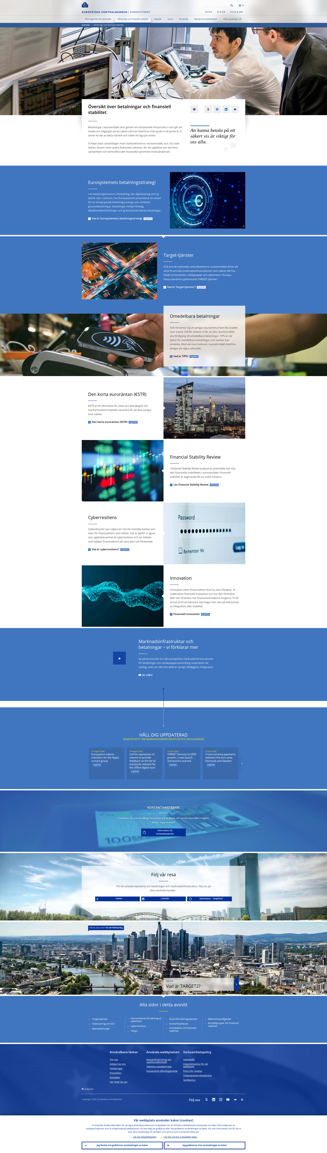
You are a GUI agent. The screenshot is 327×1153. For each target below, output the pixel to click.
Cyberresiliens (138, 1026)
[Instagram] (221, 1099)
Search (232, 5)
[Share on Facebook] (217, 109)
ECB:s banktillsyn (231, 19)
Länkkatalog (89, 1089)
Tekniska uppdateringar (159, 1067)
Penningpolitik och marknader (98, 19)
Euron (170, 19)
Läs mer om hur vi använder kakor (180, 1137)
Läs (190, 485)
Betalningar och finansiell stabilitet (133, 19)
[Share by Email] (235, 109)
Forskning (183, 19)
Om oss (114, 1060)
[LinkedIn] (214, 1099)
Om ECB (208, 12)
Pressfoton (115, 1073)
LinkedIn (165, 899)
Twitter (119, 899)
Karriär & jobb (236, 12)
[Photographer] (243, 226)
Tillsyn (134, 1031)
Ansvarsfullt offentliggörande (162, 1071)
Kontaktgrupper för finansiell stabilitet (223, 1024)
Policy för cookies (192, 1071)
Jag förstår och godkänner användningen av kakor (122, 1145)
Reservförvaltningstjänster (183, 1019)
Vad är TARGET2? (183, 984)
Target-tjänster (100, 1019)
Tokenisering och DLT (103, 1024)
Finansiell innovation (186, 614)
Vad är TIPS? (180, 356)
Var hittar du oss (118, 1082)
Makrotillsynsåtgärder (219, 1019)
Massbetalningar (101, 1029)
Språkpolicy (189, 1080)
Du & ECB (221, 12)
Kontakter (115, 1078)
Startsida (86, 25)
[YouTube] (228, 1099)
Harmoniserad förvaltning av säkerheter (146, 1020)
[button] (236, 5)
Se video (147, 675)
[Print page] (194, 109)
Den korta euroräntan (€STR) (109, 422)
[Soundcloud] (235, 1099)
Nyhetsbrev (205, 899)
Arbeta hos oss (118, 1064)
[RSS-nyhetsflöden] (242, 1099)
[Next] (241, 763)
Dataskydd (188, 1060)
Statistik (157, 19)
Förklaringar (116, 1069)
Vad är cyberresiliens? (105, 549)
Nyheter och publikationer (205, 19)
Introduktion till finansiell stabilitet (182, 1029)
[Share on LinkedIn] (226, 109)
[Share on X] (208, 109)
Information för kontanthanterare (165, 832)
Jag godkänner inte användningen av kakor (205, 1145)
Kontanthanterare (178, 1024)
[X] (206, 1099)
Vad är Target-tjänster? (181, 287)
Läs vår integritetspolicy (144, 1137)
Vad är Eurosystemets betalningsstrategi (117, 218)
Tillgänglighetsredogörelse (197, 1076)
